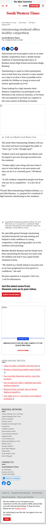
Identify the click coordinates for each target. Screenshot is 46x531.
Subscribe (34, 6)
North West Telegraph (8, 448)
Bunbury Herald (7, 421)
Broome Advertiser (7, 419)
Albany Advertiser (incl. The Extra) (12, 414)
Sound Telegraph (7, 456)
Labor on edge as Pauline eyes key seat (21, 366)
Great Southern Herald (9, 431)
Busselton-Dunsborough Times (11, 424)
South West (22, 23)
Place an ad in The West (25, 497)
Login (25, 6)
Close (7, 519)
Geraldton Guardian (8, 429)
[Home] (6, 5)
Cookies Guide (20, 508)
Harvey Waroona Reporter (10, 434)
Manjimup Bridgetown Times (11, 441)
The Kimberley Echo (8, 439)
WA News (32, 23)
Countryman (6, 426)
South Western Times (9, 23)
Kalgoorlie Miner (7, 436)
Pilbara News (6, 451)
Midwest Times (6, 444)
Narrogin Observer (7, 446)
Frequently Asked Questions (20, 493)
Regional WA (6, 25)
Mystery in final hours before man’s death (22, 369)
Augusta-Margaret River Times (11, 416)
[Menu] (3, 6)
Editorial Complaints (9, 497)
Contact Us (5, 493)
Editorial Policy (37, 493)
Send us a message (12, 478)
